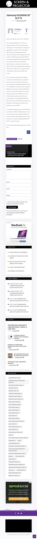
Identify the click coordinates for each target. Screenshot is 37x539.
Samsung (20, 139)
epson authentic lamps (15, 404)
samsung (12, 470)
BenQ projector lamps (14, 402)
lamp (19, 440)
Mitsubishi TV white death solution (17, 446)
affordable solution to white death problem (17, 381)
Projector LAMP (19, 456)
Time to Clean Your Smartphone (18, 252)
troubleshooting (21, 470)
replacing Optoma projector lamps (18, 467)
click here (26, 39)
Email (8, 189)
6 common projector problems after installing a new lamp (21, 337)
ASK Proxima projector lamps (16, 385)
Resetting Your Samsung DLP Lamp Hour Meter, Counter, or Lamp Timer (17, 327)
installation (12, 440)
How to (8, 521)
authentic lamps (14, 390)
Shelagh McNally (11, 152)
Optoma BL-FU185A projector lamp (17, 453)
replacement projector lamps (17, 464)
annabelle (15, 331)
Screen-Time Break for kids (17, 267)
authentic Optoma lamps (15, 393)
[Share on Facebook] (28, 133)
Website (8, 195)
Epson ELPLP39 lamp (14, 413)
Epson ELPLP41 (13, 415)
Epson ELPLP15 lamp (14, 407)
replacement (12, 459)
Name (8, 182)
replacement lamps (14, 462)
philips (11, 456)
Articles (8, 146)
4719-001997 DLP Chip (14, 378)
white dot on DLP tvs (14, 475)
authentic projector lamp (15, 396)
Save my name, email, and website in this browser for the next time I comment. (16, 202)
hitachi (11, 435)
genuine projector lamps (15, 432)
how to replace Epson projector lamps (18, 437)
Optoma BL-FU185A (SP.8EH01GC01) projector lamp (17, 449)
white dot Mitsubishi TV (15, 473)
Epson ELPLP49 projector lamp (16, 421)
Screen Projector (20, 20)
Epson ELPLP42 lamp (14, 418)
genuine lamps (13, 429)
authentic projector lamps (16, 399)
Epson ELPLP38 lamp (14, 410)
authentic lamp (13, 388)
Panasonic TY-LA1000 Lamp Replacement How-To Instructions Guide (17, 346)
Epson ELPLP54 (13, 424)
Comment (9, 169)
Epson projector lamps (15, 426)
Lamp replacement (14, 443)
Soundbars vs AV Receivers (17, 271)
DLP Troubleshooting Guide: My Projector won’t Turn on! (17, 285)
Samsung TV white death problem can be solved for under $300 (16, 154)
